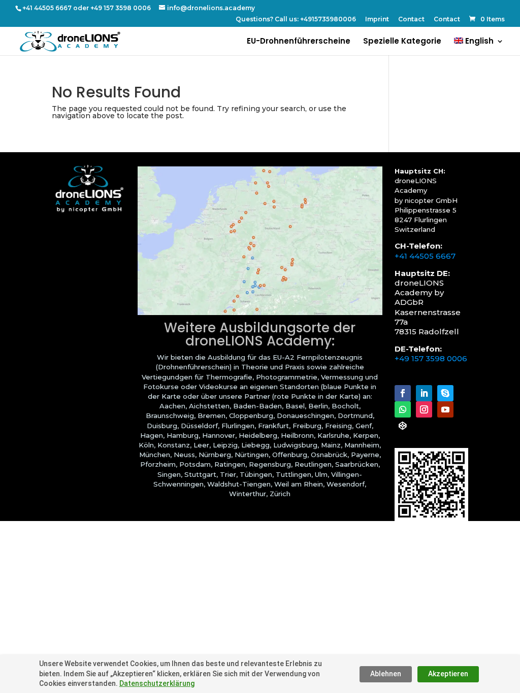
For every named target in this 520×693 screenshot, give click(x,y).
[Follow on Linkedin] (424, 393)
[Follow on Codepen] (403, 426)
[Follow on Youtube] (445, 409)
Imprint (377, 19)
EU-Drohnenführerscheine (298, 42)
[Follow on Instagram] (424, 409)
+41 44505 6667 (425, 256)
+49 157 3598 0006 (431, 358)
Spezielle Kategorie (402, 42)
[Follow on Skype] (445, 393)
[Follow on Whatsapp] (403, 409)
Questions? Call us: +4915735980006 (296, 19)
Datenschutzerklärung (156, 683)
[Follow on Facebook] (403, 393)
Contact (411, 19)
